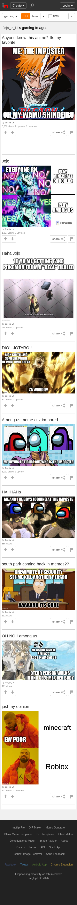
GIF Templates (45, 834)
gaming (9, 16)
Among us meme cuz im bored (30, 420)
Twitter (24, 864)
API (42, 847)
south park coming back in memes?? (35, 564)
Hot (25, 16)
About (64, 840)
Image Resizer (48, 840)
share (56, 132)
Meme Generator (56, 827)
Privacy (20, 847)
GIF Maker (35, 827)
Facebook (10, 864)
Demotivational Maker (22, 840)
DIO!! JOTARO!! (17, 348)
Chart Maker (65, 834)
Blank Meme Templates (18, 834)
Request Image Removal (27, 853)
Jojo (5, 161)
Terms (32, 847)
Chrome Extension (62, 864)
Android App (39, 864)
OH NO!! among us (19, 636)
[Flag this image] (71, 132)
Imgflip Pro (18, 827)
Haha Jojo (11, 253)
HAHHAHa (11, 492)
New (35, 16)
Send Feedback (55, 853)
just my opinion (15, 706)
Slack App (55, 847)
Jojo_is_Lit (10, 28)
